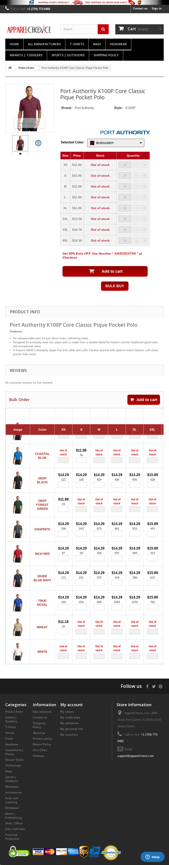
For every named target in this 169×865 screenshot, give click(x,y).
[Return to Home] (10, 68)
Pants (9, 738)
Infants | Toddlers (26, 55)
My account (71, 704)
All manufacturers (44, 44)
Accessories (13, 792)
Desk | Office (13, 823)
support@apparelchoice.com (136, 756)
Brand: (66, 108)
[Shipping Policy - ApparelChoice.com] (84, 2)
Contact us (140, 8)
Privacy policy (42, 738)
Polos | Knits (14, 711)
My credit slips (70, 717)
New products (42, 711)
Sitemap (38, 756)
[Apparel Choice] (29, 30)
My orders (67, 711)
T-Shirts (77, 44)
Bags (97, 44)
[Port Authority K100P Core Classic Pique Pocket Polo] (20, 143)
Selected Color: (72, 142)
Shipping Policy (106, 55)
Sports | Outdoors (67, 55)
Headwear (118, 44)
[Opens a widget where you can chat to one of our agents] (152, 857)
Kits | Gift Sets (15, 829)
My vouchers (69, 734)
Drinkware (12, 808)
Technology (13, 765)
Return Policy (42, 744)
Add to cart (146, 400)
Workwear (12, 786)
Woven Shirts (14, 760)
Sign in (157, 8)
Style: (118, 108)
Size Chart (40, 750)
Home (14, 44)
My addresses (69, 723)
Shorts (9, 733)
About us (39, 733)
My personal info (71, 729)
